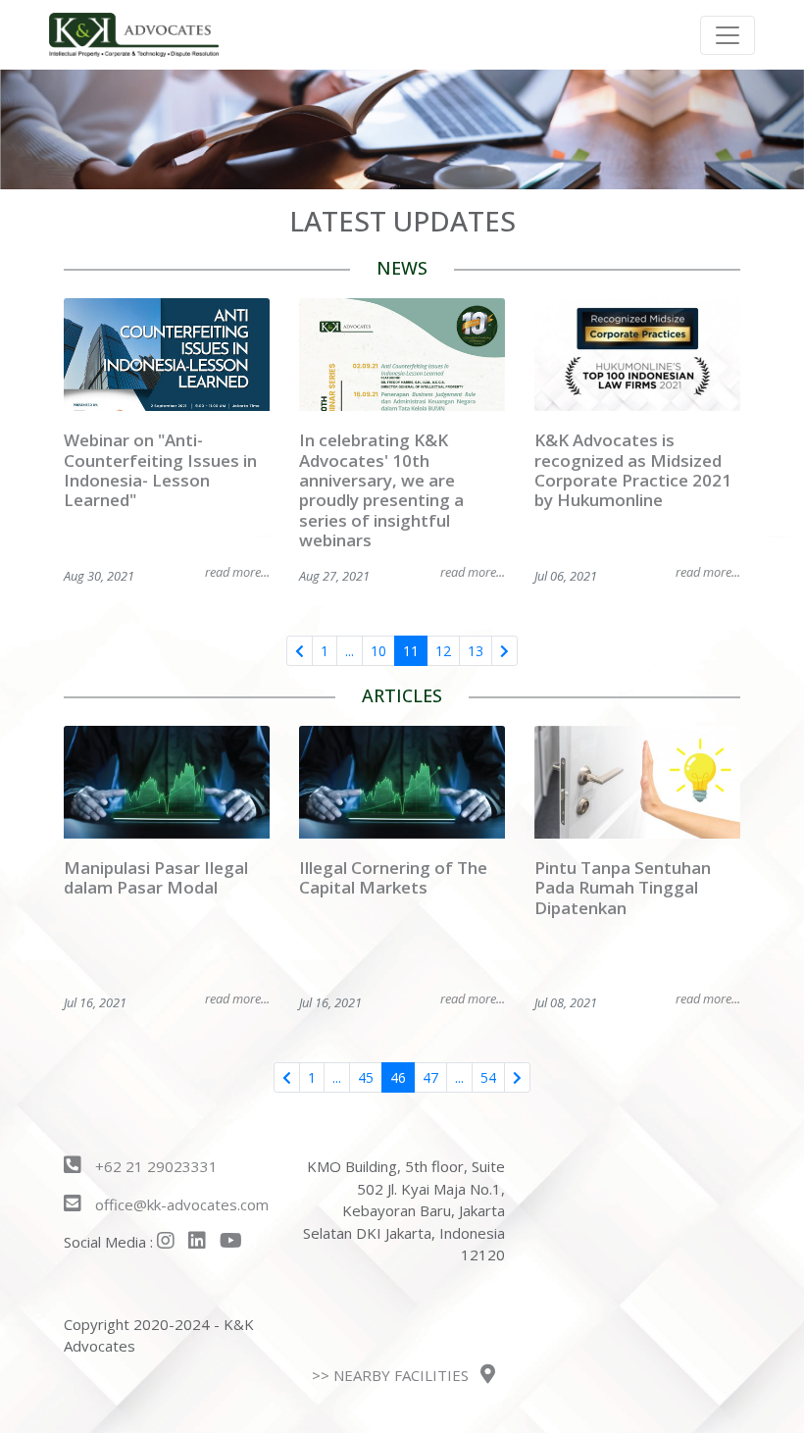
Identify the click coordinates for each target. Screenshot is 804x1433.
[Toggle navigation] (727, 35)
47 (430, 1077)
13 (475, 650)
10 (378, 650)
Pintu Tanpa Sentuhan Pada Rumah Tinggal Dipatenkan (622, 887)
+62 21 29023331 (154, 1166)
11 (411, 650)
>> (390, 1375)
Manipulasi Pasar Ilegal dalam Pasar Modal (156, 877)
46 (398, 1077)
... (349, 650)
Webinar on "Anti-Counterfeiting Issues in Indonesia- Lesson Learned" (160, 470)
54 (488, 1077)
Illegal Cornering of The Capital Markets (393, 877)
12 (443, 650)
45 (366, 1077)
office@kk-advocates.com (182, 1204)
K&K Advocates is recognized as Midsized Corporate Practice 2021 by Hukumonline (632, 470)
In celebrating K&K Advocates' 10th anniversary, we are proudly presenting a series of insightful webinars (381, 490)
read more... (237, 572)
